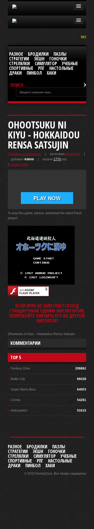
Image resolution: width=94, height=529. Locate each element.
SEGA (85, 37)
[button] (79, 6)
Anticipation (19, 410)
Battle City (18, 379)
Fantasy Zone (20, 368)
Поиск (17, 85)
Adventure (73, 154)
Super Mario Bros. (23, 389)
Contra (15, 400)
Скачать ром (18, 164)
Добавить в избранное (24, 154)
